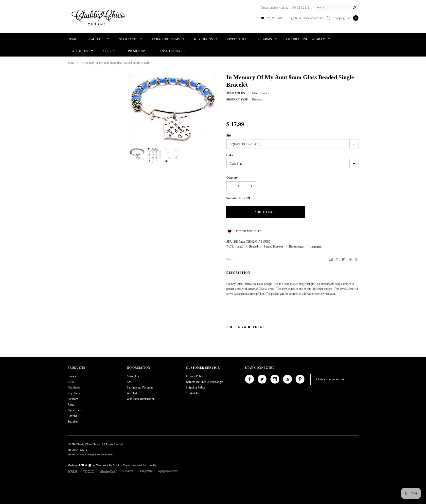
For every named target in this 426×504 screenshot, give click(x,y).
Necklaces (74, 387)
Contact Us (192, 393)
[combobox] (336, 7)
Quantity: (232, 177)
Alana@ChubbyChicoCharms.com (95, 454)
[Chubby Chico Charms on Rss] (287, 379)
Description (238, 272)
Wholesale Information (141, 399)
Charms (72, 416)
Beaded (253, 246)
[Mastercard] (108, 471)
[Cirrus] (168, 471)
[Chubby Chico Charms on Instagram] (274, 379)
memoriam (316, 246)
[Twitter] (343, 259)
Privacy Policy (195, 376)
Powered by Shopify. (144, 465)
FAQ (130, 382)
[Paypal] (146, 471)
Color (229, 155)
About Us (133, 376)
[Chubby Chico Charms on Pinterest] (300, 379)
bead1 (240, 246)
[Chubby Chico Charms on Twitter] (262, 379)
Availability (236, 93)
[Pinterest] (350, 259)
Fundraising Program (140, 387)
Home (71, 62)
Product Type (237, 99)
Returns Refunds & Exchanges (204, 382)
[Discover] (128, 471)
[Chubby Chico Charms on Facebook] (249, 379)
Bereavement (296, 246)
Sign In (293, 18)
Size (228, 135)
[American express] (88, 471)
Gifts (71, 382)
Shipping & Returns (246, 327)
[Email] (331, 259)
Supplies (73, 421)
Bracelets (73, 376)
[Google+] (356, 259)
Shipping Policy (196, 387)
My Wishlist (274, 18)
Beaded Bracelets (274, 246)
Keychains (74, 393)
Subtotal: (232, 198)
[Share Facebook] (337, 259)
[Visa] (72, 471)
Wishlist (132, 393)
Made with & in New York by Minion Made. (99, 465)
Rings (71, 404)
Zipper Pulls (75, 410)
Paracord (73, 399)
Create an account (312, 18)
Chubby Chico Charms (330, 379)
